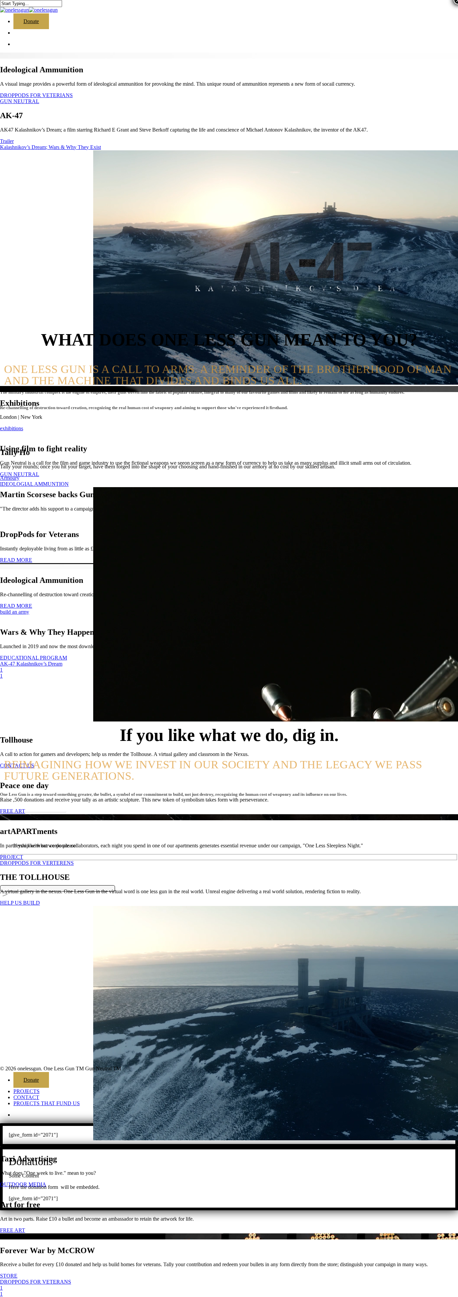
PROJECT (11, 857)
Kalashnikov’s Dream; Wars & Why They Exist (50, 147)
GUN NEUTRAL (19, 101)
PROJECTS (26, 1091)
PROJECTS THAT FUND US (46, 1103)
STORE (8, 1276)
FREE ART (12, 1230)
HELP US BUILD (20, 903)
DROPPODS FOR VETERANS (35, 1282)
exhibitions (11, 428)
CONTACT (26, 1097)
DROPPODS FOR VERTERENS (37, 863)
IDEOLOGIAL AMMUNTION (34, 484)
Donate (31, 1080)
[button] (33, 807)
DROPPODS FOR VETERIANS (36, 95)
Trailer (7, 141)
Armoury (9, 478)
